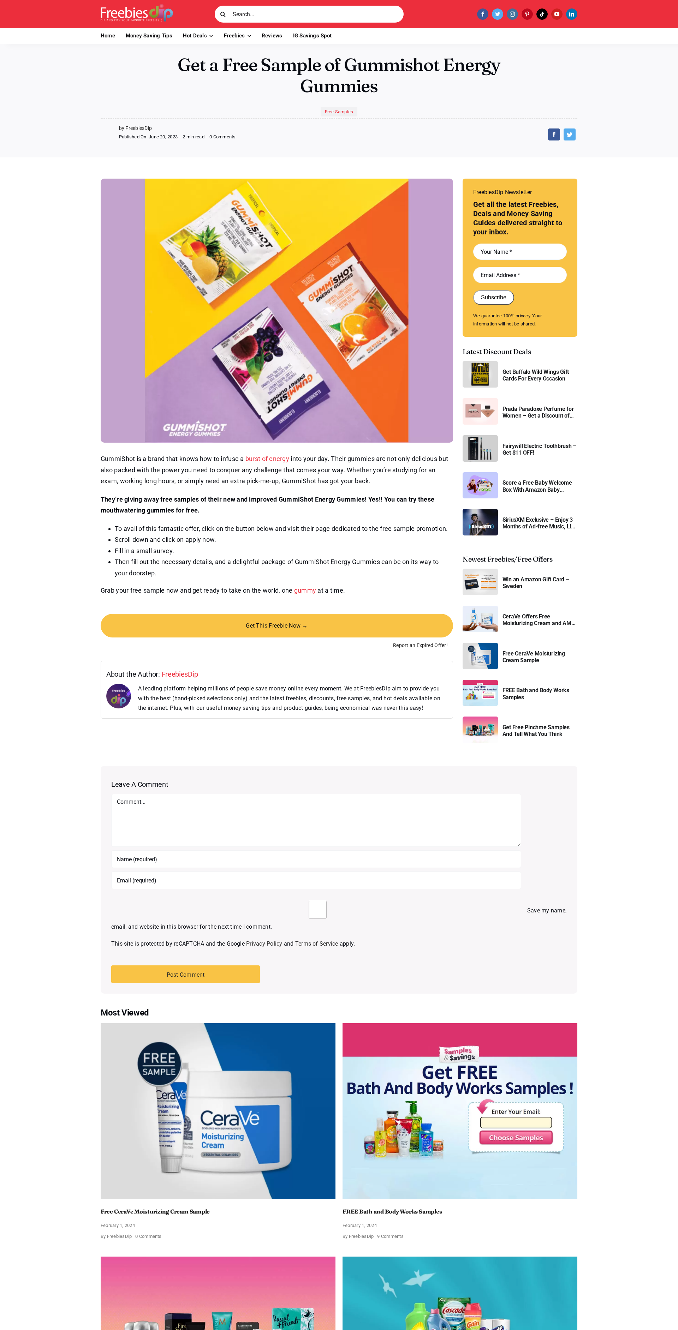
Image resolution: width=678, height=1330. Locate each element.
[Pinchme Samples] (480, 719)
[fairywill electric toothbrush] (480, 438)
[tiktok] (542, 14)
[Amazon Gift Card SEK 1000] (480, 571)
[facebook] (482, 14)
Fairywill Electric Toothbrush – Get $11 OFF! (539, 449)
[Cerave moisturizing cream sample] (480, 645)
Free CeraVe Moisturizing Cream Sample (533, 657)
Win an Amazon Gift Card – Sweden (535, 582)
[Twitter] (569, 134)
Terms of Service (316, 943)
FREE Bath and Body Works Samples (535, 693)
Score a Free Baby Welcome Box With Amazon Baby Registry (537, 486)
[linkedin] (571, 14)
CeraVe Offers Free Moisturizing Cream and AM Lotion (536, 620)
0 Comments (222, 136)
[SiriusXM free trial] (480, 511)
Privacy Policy (264, 943)
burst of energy (267, 458)
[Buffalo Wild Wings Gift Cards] (480, 363)
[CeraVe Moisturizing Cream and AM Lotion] (480, 608)
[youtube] (557, 14)
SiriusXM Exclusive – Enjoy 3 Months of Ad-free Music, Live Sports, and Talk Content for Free (539, 523)
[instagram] (512, 14)
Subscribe (493, 297)
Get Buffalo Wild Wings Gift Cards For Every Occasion (535, 375)
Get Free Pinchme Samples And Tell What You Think (536, 730)
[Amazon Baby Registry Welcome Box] (480, 475)
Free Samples (339, 111)
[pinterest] (527, 14)
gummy (305, 590)
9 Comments (390, 1236)
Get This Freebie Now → (277, 625)
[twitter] (497, 14)
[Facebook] (554, 134)
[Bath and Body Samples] (480, 682)
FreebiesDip (180, 674)
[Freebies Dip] (137, 6)
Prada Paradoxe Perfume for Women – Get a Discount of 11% (538, 412)
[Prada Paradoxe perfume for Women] (480, 400)
